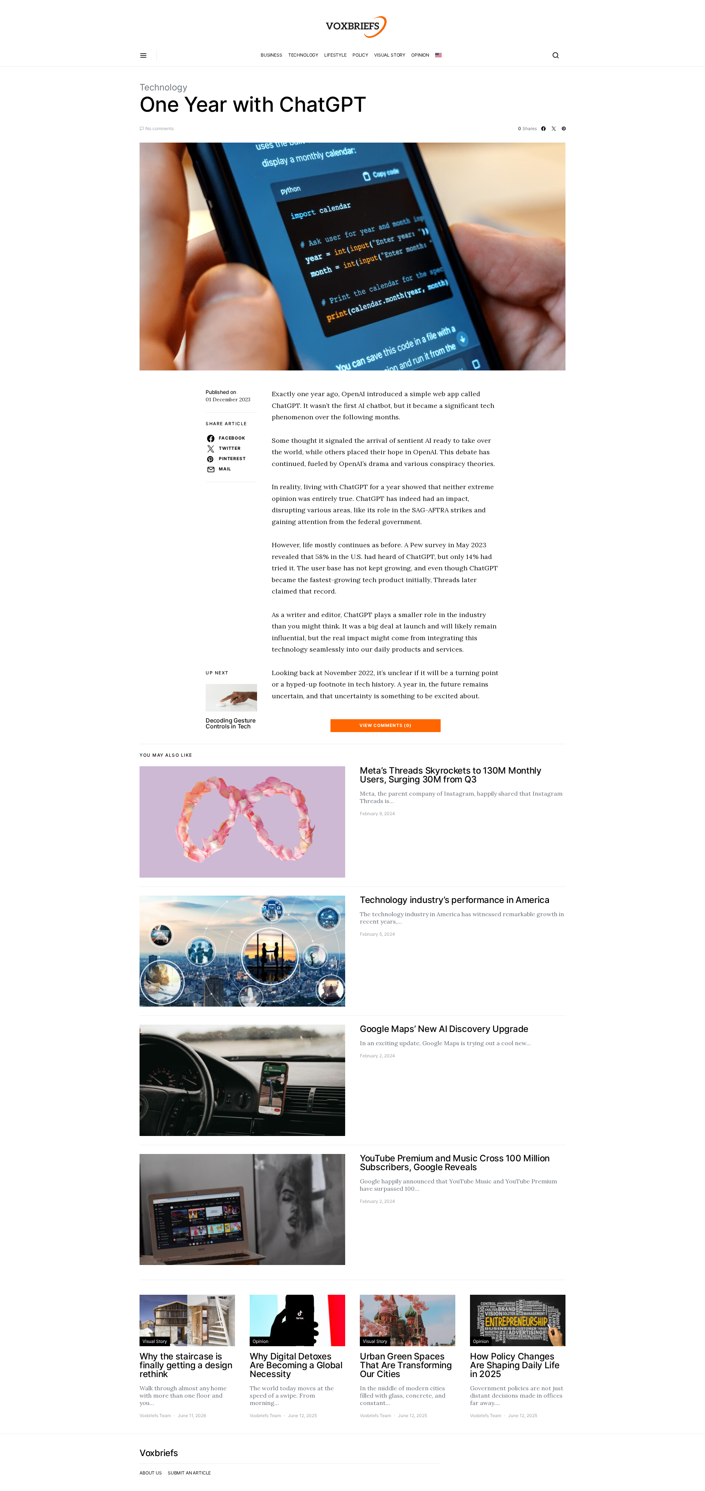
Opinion (420, 55)
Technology (303, 55)
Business (271, 55)
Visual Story (389, 55)
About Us (151, 1473)
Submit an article (189, 1473)
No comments (159, 128)
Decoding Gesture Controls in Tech (231, 723)
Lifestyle (335, 55)
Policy (360, 55)
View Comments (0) (385, 725)
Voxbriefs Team (155, 1415)
